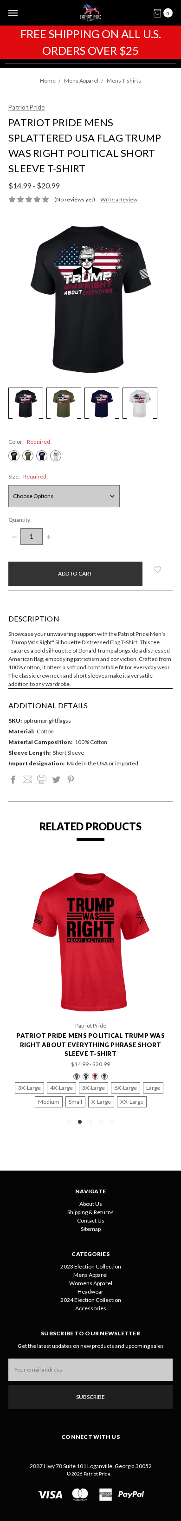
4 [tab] (101, 1122)
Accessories (90, 1308)
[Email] (27, 779)
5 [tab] (112, 1122)
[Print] (41, 779)
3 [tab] (90, 1122)
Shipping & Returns (90, 1212)
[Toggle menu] (13, 13)
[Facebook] (13, 779)
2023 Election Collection (90, 1266)
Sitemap (91, 1228)
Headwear (90, 1291)
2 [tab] (80, 1122)
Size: (27, 476)
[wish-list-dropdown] (157, 569)
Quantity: (20, 519)
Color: (29, 441)
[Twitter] (56, 779)
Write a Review (118, 199)
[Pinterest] (70, 779)
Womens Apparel (90, 1283)
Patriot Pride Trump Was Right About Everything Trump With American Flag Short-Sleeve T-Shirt (96, 1044)
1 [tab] (69, 1122)
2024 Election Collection (90, 1299)
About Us (90, 1203)
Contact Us (90, 1220)
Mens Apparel (90, 1274)
